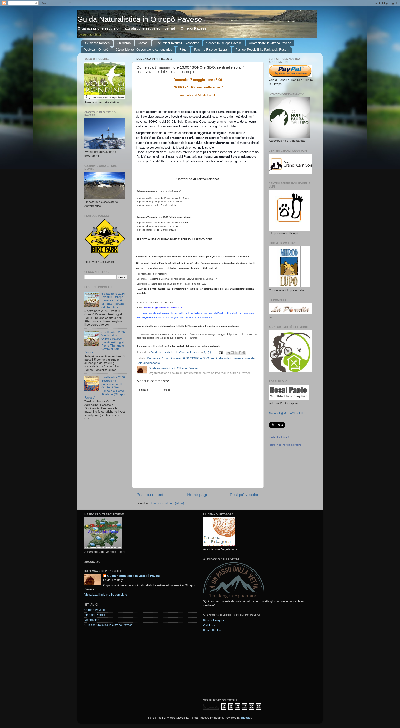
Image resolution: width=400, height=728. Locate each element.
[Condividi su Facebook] (240, 353)
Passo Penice (212, 630)
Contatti (143, 43)
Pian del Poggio (94, 614)
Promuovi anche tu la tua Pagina (285, 445)
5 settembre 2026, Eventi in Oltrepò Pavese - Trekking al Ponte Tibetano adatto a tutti (113, 300)
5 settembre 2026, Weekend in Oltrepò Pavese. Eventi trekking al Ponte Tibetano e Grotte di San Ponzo (105, 342)
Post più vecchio (244, 494)
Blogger (246, 717)
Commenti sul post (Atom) (167, 503)
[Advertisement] (234, 665)
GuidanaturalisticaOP (279, 437)
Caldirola (209, 625)
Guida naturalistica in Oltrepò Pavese (133, 575)
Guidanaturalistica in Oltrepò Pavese (108, 624)
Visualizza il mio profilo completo (105, 594)
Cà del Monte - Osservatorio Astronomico (144, 49)
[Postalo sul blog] (232, 353)
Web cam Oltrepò (96, 49)
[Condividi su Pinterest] (244, 353)
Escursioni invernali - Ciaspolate (177, 43)
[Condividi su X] (236, 353)
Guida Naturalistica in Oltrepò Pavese (139, 19)
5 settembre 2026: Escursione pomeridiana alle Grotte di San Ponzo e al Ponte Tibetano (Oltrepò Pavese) (105, 387)
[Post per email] (221, 352)
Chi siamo (124, 43)
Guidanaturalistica (97, 43)
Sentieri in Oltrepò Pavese (224, 43)
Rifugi (183, 49)
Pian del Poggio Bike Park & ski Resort (261, 49)
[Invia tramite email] (228, 353)
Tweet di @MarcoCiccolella (286, 413)
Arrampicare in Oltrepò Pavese (270, 43)
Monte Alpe (91, 619)
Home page (197, 494)
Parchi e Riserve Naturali (211, 49)
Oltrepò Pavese (94, 609)
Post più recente (151, 494)
